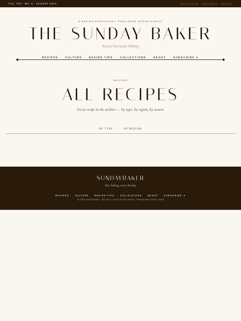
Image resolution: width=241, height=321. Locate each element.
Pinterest (209, 3)
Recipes (120, 80)
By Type (106, 128)
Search (227, 3)
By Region (133, 128)
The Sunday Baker (120, 33)
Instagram (189, 3)
